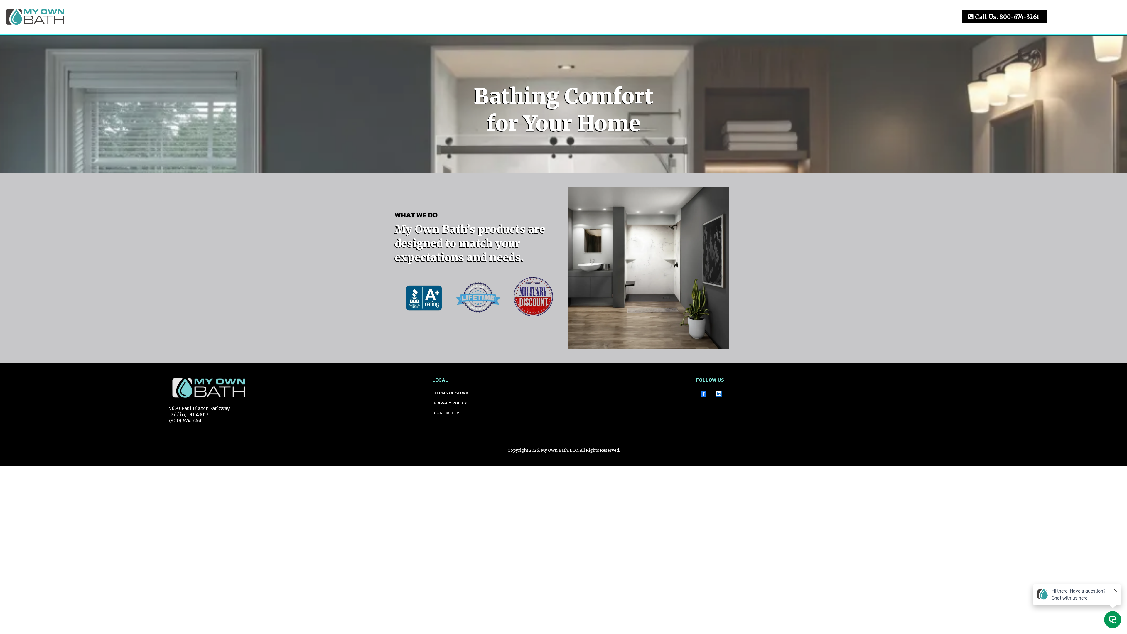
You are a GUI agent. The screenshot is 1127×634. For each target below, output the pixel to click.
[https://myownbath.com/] (35, 16)
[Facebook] (703, 393)
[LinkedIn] (718, 393)
